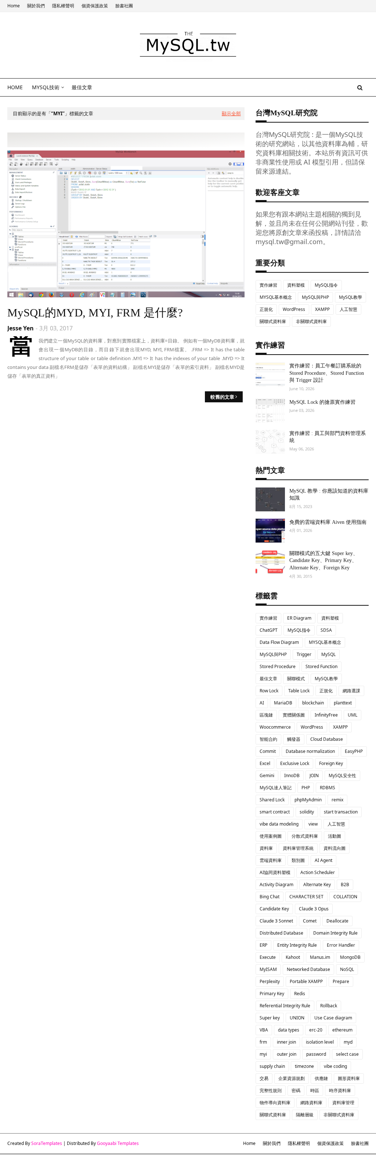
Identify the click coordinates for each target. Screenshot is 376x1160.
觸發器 (293, 739)
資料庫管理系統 (298, 848)
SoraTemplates (46, 1143)
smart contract (275, 812)
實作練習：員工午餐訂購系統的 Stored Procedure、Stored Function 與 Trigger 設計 (326, 373)
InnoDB (292, 775)
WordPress (294, 309)
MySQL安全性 (342, 775)
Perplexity (270, 981)
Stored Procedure (278, 666)
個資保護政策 (95, 6)
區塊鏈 (266, 715)
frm (263, 1042)
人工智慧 (348, 309)
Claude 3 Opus (314, 909)
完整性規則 (271, 1090)
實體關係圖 (294, 715)
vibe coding (335, 1066)
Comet (310, 921)
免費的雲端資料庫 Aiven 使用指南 (327, 522)
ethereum (342, 1030)
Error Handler (341, 945)
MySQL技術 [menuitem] (45, 87)
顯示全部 (231, 113)
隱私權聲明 (63, 6)
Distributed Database (281, 933)
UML (352, 715)
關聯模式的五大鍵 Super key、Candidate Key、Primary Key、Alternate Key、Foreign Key (323, 560)
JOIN (314, 775)
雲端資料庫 (271, 860)
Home (13, 6)
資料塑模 (296, 285)
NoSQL (347, 969)
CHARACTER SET (306, 896)
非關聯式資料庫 (311, 321)
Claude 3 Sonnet (276, 921)
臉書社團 (124, 6)
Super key (270, 1018)
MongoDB (350, 957)
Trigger (304, 654)
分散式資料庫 (305, 836)
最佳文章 (268, 678)
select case (347, 1054)
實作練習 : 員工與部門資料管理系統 (327, 437)
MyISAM (268, 969)
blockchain (313, 703)
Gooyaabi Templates (118, 1143)
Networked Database (308, 969)
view (313, 824)
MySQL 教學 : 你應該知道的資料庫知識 (328, 494)
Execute (268, 957)
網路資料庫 (311, 1102)
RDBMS (327, 787)
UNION (297, 1018)
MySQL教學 (350, 297)
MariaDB (283, 703)
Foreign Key (331, 763)
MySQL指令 (326, 285)
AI (262, 703)
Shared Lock (272, 800)
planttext (343, 703)
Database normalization (310, 751)
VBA (264, 1030)
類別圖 (298, 860)
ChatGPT (269, 630)
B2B (345, 884)
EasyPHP (354, 751)
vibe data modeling (279, 824)
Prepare (341, 981)
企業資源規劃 (291, 1078)
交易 (264, 1078)
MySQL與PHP (315, 297)
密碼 (296, 1090)
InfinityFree (326, 715)
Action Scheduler (317, 872)
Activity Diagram (276, 884)
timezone (304, 1066)
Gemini (267, 775)
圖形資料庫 (349, 1078)
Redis (299, 993)
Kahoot (293, 957)
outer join (286, 1054)
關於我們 (36, 6)
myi (263, 1054)
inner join (286, 1042)
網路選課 (351, 691)
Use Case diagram (333, 1018)
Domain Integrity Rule (335, 933)
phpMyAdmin (308, 800)
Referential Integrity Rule (285, 1006)
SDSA (326, 630)
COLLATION (345, 896)
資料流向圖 (334, 848)
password (316, 1054)
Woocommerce (275, 727)
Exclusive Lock (294, 763)
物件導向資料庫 (275, 1102)
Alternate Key (317, 884)
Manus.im (320, 957)
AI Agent (323, 860)
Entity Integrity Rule (297, 945)
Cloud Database (326, 739)
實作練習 (268, 285)
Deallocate (337, 921)
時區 (314, 1090)
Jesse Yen (20, 328)
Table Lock (299, 691)
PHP (305, 787)
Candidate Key (274, 909)
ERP (263, 945)
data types (288, 1030)
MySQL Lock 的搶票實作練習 (322, 402)
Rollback (328, 1006)
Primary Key (272, 993)
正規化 (266, 309)
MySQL (328, 654)
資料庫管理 (343, 1102)
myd (348, 1042)
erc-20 (315, 1030)
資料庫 (266, 848)
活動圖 (334, 836)
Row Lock (269, 691)
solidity (307, 812)
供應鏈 (321, 1078)
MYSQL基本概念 (276, 297)
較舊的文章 (222, 397)
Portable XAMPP (306, 981)
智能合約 (268, 739)
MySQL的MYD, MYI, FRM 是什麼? (95, 312)
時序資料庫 (340, 1090)
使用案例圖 (271, 836)
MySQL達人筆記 (276, 787)
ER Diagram (299, 618)
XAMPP (322, 309)
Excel (265, 763)
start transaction (341, 812)
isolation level (320, 1042)
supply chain (272, 1066)
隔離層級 (305, 1115)
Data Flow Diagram (279, 642)
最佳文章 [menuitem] (82, 87)
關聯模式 (296, 678)
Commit (268, 751)
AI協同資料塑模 (275, 872)
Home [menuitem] (15, 87)
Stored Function (321, 666)
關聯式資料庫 (273, 321)
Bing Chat (269, 896)
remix (337, 800)
